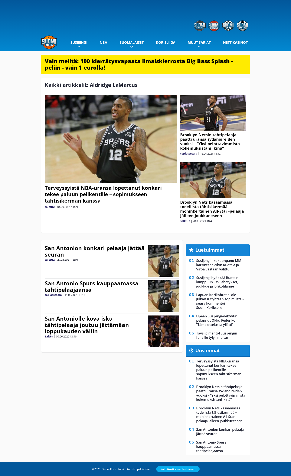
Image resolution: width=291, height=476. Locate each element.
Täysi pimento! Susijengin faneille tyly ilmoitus (216, 335)
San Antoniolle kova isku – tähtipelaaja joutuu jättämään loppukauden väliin (87, 325)
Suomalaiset (132, 42)
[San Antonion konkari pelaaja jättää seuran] (163, 261)
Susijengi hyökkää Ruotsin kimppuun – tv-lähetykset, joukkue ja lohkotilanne (217, 282)
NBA (103, 42)
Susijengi (79, 42)
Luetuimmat (210, 250)
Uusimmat (207, 350)
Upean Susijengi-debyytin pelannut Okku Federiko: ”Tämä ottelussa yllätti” (216, 320)
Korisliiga (165, 42)
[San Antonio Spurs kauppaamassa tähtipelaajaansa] (163, 296)
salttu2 (50, 207)
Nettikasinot (235, 42)
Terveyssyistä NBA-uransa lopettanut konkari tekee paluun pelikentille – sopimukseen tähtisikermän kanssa (103, 194)
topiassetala (188, 153)
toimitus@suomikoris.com (177, 469)
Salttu (49, 336)
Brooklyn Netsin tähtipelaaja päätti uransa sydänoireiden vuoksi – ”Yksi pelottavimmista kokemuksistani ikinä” (210, 141)
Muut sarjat (199, 42)
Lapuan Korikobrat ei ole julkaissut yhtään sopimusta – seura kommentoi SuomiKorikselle (220, 301)
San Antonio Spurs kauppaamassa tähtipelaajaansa (91, 286)
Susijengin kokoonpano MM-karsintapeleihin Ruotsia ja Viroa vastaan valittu (219, 265)
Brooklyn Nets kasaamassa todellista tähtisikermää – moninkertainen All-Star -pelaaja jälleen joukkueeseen (212, 209)
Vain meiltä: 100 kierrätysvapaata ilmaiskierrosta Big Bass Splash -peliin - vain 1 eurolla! (139, 64)
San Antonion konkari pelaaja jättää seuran (95, 251)
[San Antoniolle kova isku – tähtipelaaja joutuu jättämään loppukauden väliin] (163, 331)
